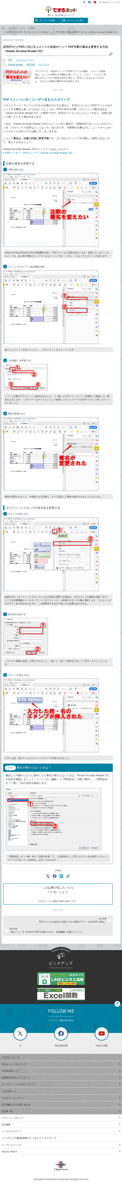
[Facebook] (89, 2)
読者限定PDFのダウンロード (16, 1077)
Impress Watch (9, 1151)
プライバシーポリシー (13, 1117)
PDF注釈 (30, 64)
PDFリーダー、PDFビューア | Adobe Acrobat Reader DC (39, 152)
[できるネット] (3, 28)
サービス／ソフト (17, 28)
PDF (32, 28)
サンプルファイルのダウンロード (18, 1084)
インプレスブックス (12, 1145)
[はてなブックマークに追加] (61, 876)
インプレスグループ (12, 1131)
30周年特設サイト (11, 1070)
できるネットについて (110, 2)
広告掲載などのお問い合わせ (16, 1104)
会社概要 (6, 1124)
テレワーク (43, 64)
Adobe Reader (15, 64)
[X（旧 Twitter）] (84, 2)
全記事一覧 (7, 1111)
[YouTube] (95, 2)
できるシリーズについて (14, 1064)
